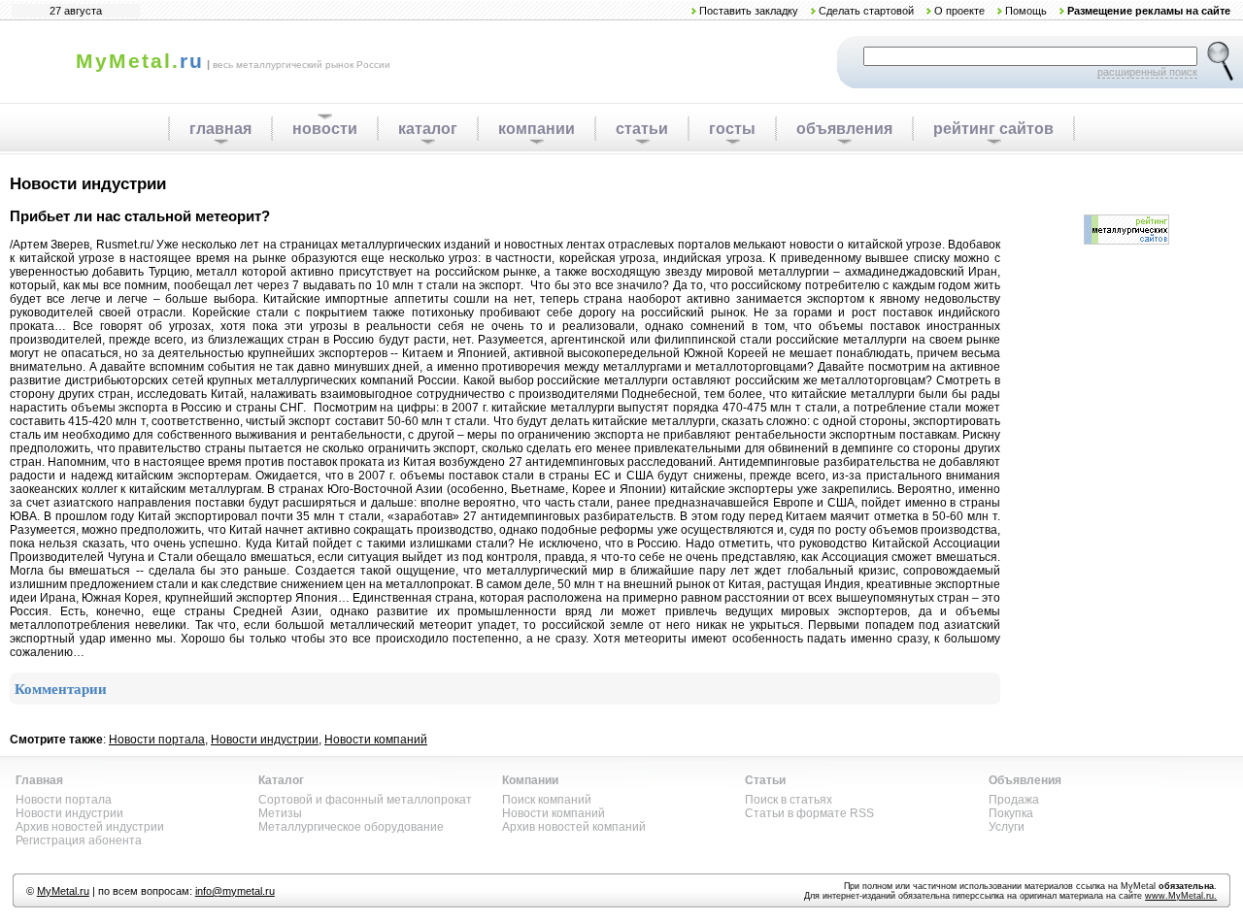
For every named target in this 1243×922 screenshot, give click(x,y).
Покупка (1011, 813)
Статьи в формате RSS (809, 813)
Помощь (1026, 10)
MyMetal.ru (63, 891)
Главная (39, 780)
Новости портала (157, 739)
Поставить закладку (748, 10)
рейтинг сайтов (993, 128)
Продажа (1014, 800)
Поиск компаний (546, 800)
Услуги (1007, 827)
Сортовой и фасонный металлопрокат (365, 800)
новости (324, 128)
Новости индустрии (265, 739)
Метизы (280, 813)
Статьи (765, 780)
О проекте (959, 10)
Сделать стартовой (866, 10)
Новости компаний (375, 739)
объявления (844, 128)
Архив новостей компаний (574, 827)
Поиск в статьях (788, 800)
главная (220, 128)
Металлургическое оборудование (351, 827)
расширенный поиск (1147, 72)
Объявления (1025, 780)
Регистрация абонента (79, 840)
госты (732, 128)
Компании (530, 780)
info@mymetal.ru (235, 891)
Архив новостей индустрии (90, 827)
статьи (642, 128)
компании (536, 128)
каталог (427, 128)
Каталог (281, 780)
